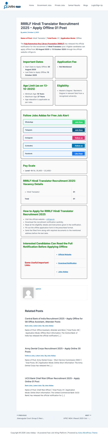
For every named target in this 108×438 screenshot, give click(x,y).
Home (31, 5)
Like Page (79, 154)
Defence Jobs (30, 356)
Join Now (79, 122)
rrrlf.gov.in (50, 219)
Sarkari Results (74, 5)
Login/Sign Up (97, 5)
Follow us (79, 138)
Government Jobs (44, 5)
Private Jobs (60, 5)
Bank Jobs (28, 326)
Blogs (85, 5)
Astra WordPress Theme (87, 433)
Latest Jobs (37, 326)
